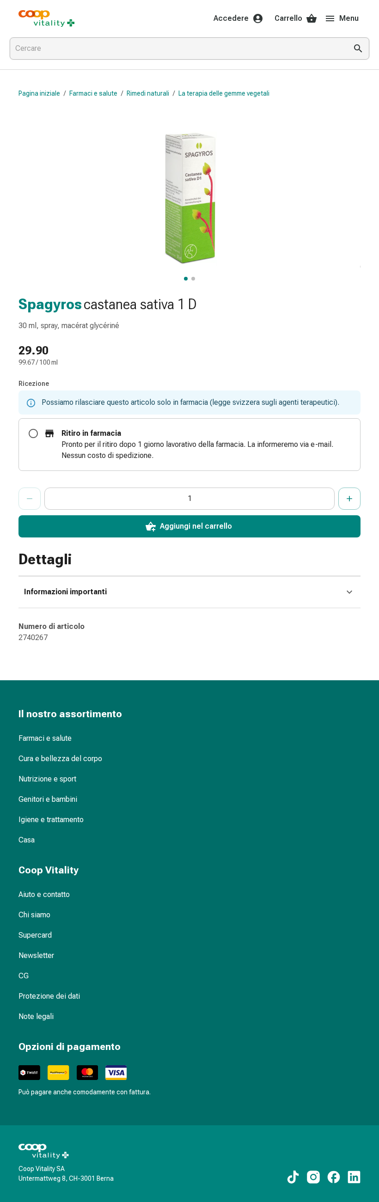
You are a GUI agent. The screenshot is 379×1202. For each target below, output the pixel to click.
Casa (26, 840)
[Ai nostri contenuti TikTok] (293, 1177)
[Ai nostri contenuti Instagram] (313, 1177)
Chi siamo (34, 914)
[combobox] (176, 48)
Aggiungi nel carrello (196, 526)
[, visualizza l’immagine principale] (186, 279)
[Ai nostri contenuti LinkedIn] (354, 1177)
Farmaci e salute (93, 93)
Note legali (36, 1016)
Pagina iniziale (39, 93)
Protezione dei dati (49, 996)
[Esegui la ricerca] (358, 48)
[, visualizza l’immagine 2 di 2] (193, 279)
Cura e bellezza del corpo (60, 758)
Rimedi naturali (148, 93)
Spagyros (50, 304)
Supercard (35, 935)
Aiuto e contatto (44, 894)
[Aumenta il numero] (349, 499)
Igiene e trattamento (51, 819)
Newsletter (36, 955)
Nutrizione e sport (47, 779)
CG (23, 975)
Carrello (288, 18)
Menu (349, 18)
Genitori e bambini (47, 799)
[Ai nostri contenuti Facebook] (333, 1177)
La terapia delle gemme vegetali (223, 93)
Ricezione (33, 383)
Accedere (231, 18)
